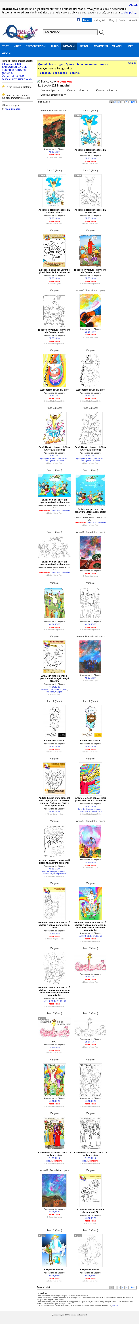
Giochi (6, 53)
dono (59, 458)
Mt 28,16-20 (54, 152)
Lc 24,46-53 (90, 332)
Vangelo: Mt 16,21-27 (13, 76)
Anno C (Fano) (54, 408)
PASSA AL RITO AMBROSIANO (17, 79)
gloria (52, 460)
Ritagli (84, 46)
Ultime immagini (10, 105)
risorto (65, 458)
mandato (58, 689)
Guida (122, 20)
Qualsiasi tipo (48, 90)
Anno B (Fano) (54, 470)
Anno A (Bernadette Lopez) (54, 110)
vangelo (58, 692)
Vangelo (54, 230)
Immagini (69, 46)
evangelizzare (47, 689)
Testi (5, 46)
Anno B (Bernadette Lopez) (90, 532)
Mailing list (99, 20)
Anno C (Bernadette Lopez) (90, 290)
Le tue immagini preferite (18, 87)
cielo (47, 460)
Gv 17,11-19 (54, 1158)
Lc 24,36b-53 (96, 936)
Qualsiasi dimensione (52, 94)
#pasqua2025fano (48, 458)
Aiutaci (86, 20)
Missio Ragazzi (55, 284)
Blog (111, 20)
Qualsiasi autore (104, 90)
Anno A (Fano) (90, 110)
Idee (130, 46)
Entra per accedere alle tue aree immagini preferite (16, 96)
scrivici (115, 1306)
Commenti (101, 46)
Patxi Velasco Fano (91, 164)
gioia (48, 1161)
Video (18, 46)
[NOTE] (90, 146)
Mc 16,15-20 (54, 624)
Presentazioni (36, 46)
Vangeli (117, 46)
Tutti (133, 102)
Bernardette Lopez (55, 157)
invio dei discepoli (85, 809)
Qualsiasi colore (75, 90)
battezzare (83, 811)
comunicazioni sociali (60, 510)
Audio (54, 46)
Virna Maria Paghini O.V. (91, 284)
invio (65, 689)
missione (60, 460)
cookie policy (128, 12)
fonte (62, 814)
